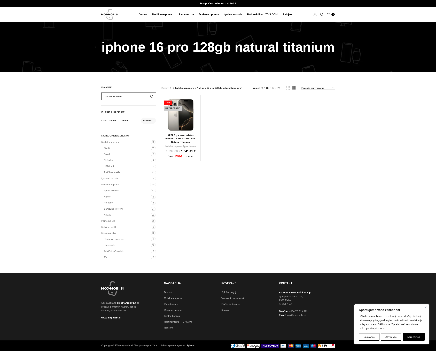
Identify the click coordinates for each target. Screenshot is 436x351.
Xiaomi (107, 214)
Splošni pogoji (228, 292)
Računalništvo (108, 233)
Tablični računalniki (114, 251)
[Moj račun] (315, 14)
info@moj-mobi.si (296, 315)
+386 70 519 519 (298, 311)
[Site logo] (109, 14)
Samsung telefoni (113, 208)
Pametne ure (108, 220)
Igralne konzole (109, 178)
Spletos (190, 345)
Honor (107, 196)
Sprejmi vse (413, 336)
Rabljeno (169, 327)
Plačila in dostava (230, 304)
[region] (391, 324)
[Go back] (97, 47)
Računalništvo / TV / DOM (178, 321)
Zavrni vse (391, 336)
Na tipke (108, 202)
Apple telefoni (111, 190)
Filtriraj (148, 120)
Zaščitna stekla (112, 172)
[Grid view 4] (293, 88)
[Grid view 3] (288, 88)
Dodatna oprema (110, 142)
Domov (165, 88)
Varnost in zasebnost (232, 298)
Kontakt (225, 310)
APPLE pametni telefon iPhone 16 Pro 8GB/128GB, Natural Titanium (180, 138)
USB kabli (109, 166)
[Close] (426, 307)
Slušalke (108, 160)
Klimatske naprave (114, 239)
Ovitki (107, 148)
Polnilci (107, 154)
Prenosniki (109, 245)
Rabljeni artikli (108, 227)
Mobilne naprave (110, 184)
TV (105, 257)
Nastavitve (369, 336)
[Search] (321, 14)
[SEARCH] (152, 96)
